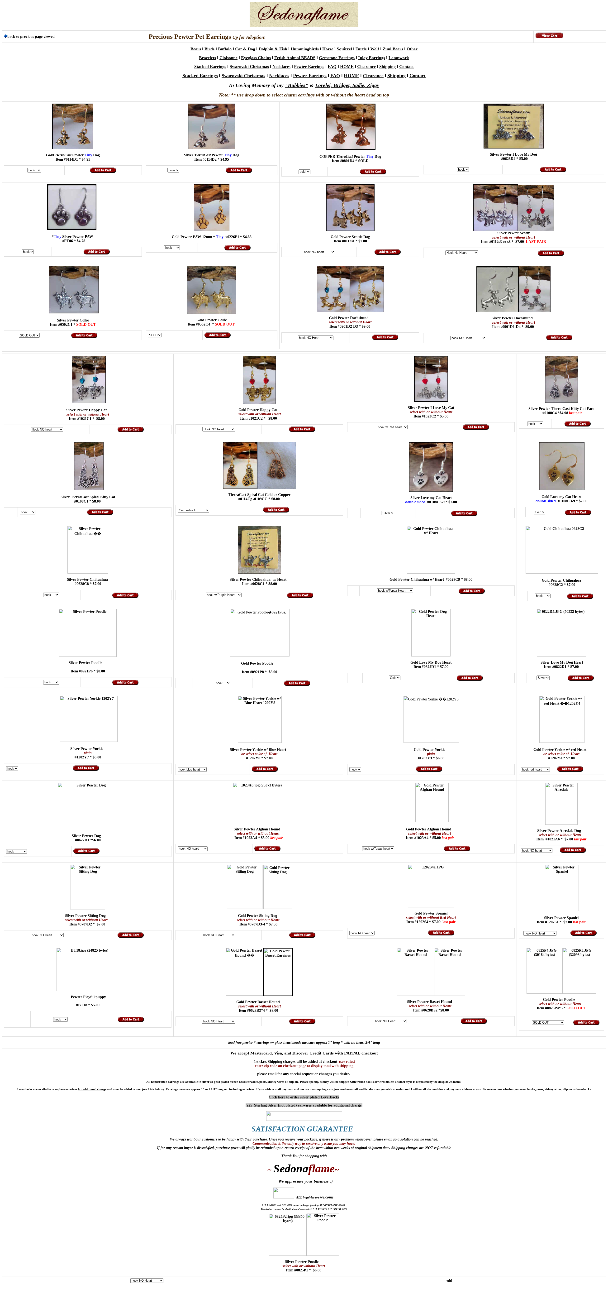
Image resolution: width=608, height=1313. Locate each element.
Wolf (374, 49)
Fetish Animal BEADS (294, 57)
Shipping (387, 66)
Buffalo (225, 49)
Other (412, 49)
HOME (347, 66)
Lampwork (399, 57)
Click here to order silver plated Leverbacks (304, 1097)
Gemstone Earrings (337, 57)
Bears (195, 49)
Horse (327, 49)
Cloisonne (228, 57)
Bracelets (207, 57)
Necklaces (281, 66)
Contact (406, 66)
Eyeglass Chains (256, 57)
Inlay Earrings (371, 57)
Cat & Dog (245, 49)
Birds (209, 49)
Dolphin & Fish (273, 49)
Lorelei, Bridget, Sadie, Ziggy (347, 85)
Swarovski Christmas (249, 66)
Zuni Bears (393, 49)
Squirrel (344, 49)
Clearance (366, 66)
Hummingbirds (305, 49)
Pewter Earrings (309, 66)
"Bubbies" (296, 85)
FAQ (332, 66)
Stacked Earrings (210, 66)
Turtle (361, 49)
